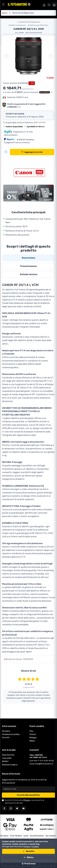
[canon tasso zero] (28, 193)
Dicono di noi (28, 670)
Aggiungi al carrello (33, 152)
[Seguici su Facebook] (4, 808)
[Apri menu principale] (3, 4)
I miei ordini (6, 758)
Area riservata (8, 755)
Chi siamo (6, 731)
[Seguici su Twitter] (17, 808)
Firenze (33, 734)
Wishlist (5, 761)
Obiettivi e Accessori (17, 25)
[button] (6, 152)
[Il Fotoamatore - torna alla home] (24, 4)
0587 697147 (40, 122)
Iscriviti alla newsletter (28, 795)
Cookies (35, 846)
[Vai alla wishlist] (49, 4)
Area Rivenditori (37, 836)
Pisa (31, 731)
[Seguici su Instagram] (10, 808)
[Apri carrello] (54, 4)
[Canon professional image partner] (28, 172)
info (19, 107)
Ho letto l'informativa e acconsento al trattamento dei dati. (24, 801)
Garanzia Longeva (9, 765)
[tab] (28, 258)
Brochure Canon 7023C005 (19, 659)
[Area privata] (44, 4)
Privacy (27, 800)
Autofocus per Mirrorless (38, 25)
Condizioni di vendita (11, 734)
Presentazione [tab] (28, 266)
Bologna (33, 737)
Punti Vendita (16, 836)
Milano (32, 741)
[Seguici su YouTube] (23, 808)
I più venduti (50, 836)
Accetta (30, 851)
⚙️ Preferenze (28, 864)
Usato (25, 836)
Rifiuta (29, 857)
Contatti (6, 737)
